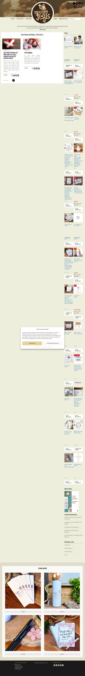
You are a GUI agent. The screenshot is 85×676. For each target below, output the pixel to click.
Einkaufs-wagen (80, 7)
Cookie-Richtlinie (37, 346)
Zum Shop (42, 569)
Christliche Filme (68, 551)
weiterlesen (5, 74)
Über (55, 19)
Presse (65, 555)
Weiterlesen (78, 382)
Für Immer (28, 53)
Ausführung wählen (69, 66)
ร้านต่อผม (66, 527)
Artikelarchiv (67, 545)
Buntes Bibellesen (75, 527)
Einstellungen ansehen (53, 343)
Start (13, 19)
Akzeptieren (32, 343)
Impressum (43, 346)
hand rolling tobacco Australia (71, 535)
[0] (75, 9)
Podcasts (20, 19)
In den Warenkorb (78, 66)
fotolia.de (6, 49)
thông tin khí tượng (68, 530)
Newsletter (63, 19)
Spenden (28, 19)
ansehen (23, 611)
